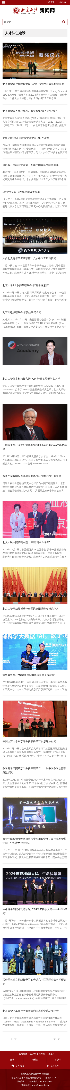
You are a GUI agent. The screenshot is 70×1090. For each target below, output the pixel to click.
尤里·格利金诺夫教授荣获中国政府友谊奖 (26, 137)
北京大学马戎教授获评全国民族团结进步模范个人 (31, 608)
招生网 (51, 1054)
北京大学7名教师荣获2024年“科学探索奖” (26, 285)
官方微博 (54, 1066)
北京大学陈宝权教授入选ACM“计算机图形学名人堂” (32, 378)
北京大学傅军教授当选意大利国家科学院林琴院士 (31, 1010)
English (62, 2)
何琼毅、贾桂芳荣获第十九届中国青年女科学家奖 (31, 164)
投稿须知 (21, 1081)
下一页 (57, 1039)
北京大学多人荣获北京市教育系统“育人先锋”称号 (30, 110)
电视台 (35, 1059)
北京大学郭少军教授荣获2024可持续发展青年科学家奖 (33, 83)
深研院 (42, 1054)
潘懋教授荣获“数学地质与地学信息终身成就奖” (29, 674)
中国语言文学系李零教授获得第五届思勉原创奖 (29, 741)
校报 (12, 1059)
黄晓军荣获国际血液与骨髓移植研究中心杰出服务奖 (32, 476)
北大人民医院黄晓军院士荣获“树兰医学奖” (26, 542)
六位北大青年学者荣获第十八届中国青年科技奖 (29, 258)
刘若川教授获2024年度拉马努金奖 (22, 312)
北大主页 (51, 2)
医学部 (33, 1054)
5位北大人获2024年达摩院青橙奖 (21, 191)
